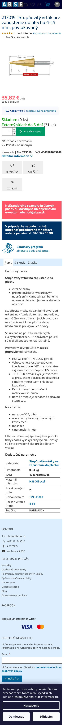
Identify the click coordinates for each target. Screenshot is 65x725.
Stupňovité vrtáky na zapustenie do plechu (44, 463)
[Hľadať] (39, 4)
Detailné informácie (15, 156)
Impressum (8, 582)
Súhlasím (46, 716)
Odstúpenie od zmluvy (14, 595)
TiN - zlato (36, 497)
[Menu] (57, 4)
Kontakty (6, 565)
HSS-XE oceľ (37, 481)
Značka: (17, 37)
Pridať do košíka (32, 131)
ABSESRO (12, 546)
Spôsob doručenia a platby (17, 578)
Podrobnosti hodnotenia (47, 33)
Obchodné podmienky (14, 569)
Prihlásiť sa (12, 678)
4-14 (32, 504)
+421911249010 (16, 541)
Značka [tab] (32, 262)
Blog (4, 591)
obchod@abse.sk (32, 212)
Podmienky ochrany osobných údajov (22, 573)
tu (56, 697)
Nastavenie (31, 705)
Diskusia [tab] (19, 262)
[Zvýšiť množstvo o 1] (14, 130)
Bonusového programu (42, 110)
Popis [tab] (8, 262)
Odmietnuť (16, 716)
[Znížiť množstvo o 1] (14, 133)
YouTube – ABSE (16, 551)
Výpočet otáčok (10, 586)
